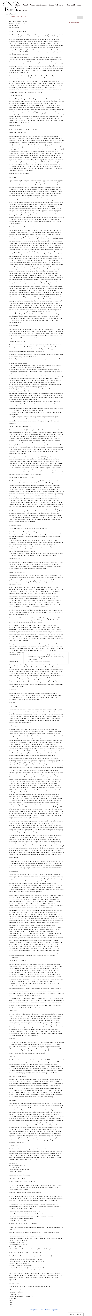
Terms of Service (45, 1309)
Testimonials (21, 11)
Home (18, 5)
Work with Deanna (38, 5)
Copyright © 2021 (57, 1309)
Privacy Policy (34, 1309)
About (25, 5)
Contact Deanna (74, 5)
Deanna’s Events (56, 5)
